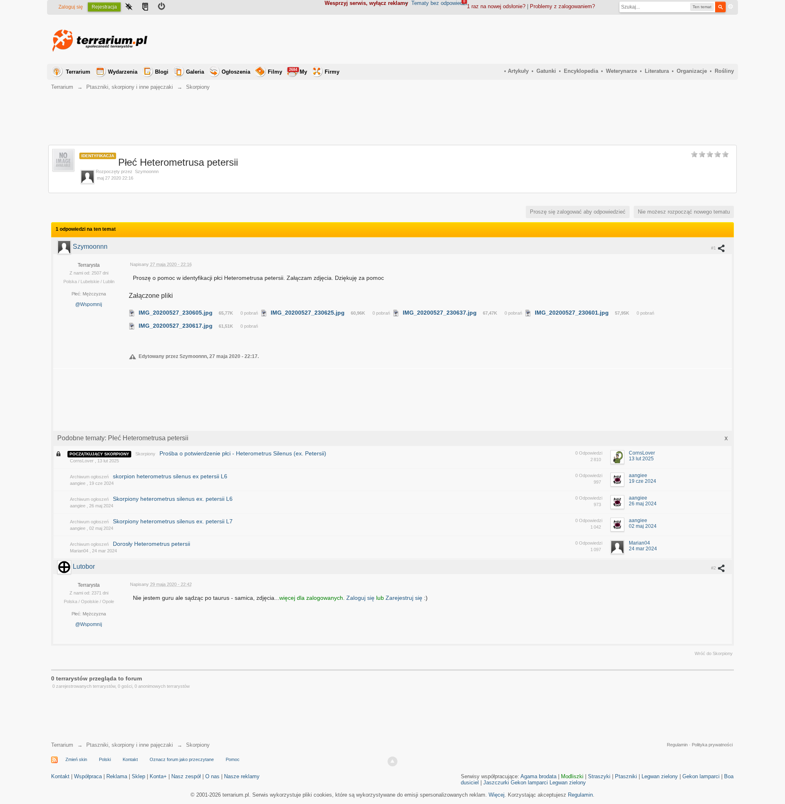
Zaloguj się (70, 7)
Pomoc (233, 759)
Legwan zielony (659, 776)
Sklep (138, 776)
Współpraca (88, 776)
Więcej (497, 795)
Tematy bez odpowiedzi (439, 3)
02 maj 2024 (643, 526)
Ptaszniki (626, 776)
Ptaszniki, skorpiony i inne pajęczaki (129, 745)
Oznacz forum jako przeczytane (182, 759)
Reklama (116, 776)
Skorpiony (145, 453)
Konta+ (158, 776)
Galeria (195, 72)
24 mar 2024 (643, 549)
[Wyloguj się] (161, 7)
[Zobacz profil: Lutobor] (65, 566)
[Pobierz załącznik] (132, 312)
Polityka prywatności (712, 744)
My (298, 71)
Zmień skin (76, 759)
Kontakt (130, 759)
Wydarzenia (122, 72)
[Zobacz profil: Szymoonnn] (65, 246)
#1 (714, 247)
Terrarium (78, 72)
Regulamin (677, 744)
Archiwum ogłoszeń (89, 476)
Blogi (161, 72)
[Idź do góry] (392, 761)
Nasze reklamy (242, 776)
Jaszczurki (496, 782)
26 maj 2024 (643, 504)
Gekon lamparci (701, 776)
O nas (212, 776)
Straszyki (599, 776)
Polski (105, 759)
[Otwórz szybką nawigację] (129, 7)
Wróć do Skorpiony (714, 653)
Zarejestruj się (405, 598)
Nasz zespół (186, 776)
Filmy (275, 72)
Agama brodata (538, 776)
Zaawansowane (730, 6)
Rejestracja (104, 7)
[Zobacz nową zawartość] (145, 7)
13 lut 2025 (641, 459)
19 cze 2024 (642, 481)
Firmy (332, 72)
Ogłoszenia (236, 72)
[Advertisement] (585, 39)
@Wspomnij (88, 304)
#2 (714, 567)
